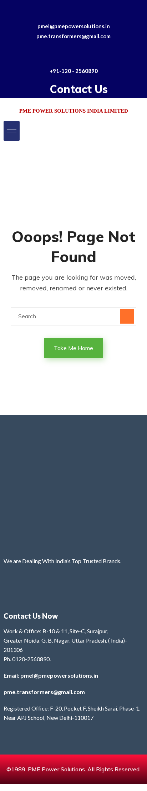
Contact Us (79, 89)
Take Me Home (73, 348)
